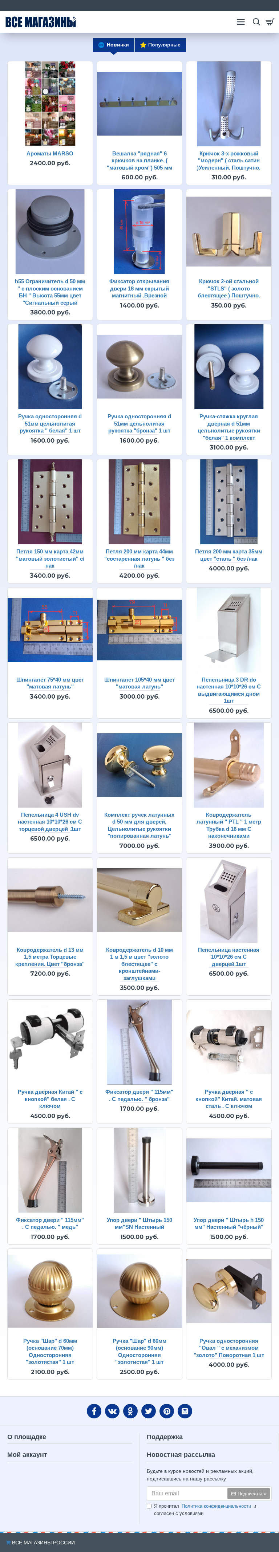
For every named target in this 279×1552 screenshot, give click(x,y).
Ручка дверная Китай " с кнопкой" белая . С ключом (50, 1099)
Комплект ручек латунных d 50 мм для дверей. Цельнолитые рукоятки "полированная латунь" (139, 825)
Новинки (118, 45)
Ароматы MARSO (50, 153)
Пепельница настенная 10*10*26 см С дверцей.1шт (228, 957)
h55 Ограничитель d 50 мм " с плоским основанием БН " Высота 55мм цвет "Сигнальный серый (50, 292)
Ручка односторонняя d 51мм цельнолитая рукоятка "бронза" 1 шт (139, 423)
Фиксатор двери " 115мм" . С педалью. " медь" (50, 1223)
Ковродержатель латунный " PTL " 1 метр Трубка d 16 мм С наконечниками (229, 825)
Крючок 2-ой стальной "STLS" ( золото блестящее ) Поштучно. (229, 288)
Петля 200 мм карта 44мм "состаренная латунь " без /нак (139, 558)
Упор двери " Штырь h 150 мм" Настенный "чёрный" (229, 1223)
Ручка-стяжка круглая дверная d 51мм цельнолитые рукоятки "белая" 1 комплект (229, 427)
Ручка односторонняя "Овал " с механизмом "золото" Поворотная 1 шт (229, 1348)
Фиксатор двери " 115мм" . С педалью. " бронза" (139, 1095)
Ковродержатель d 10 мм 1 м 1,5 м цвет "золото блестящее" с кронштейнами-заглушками (139, 964)
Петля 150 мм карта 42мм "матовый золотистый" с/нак (50, 558)
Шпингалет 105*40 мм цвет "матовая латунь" (139, 683)
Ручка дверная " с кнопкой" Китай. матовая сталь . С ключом (228, 1099)
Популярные (164, 45)
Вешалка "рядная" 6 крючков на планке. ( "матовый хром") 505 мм (139, 160)
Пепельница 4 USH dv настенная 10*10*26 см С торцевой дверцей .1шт (50, 822)
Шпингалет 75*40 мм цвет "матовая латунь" (50, 683)
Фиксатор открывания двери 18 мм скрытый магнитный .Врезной (139, 288)
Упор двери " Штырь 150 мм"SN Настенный (139, 1223)
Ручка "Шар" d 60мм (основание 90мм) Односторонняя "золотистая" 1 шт (139, 1351)
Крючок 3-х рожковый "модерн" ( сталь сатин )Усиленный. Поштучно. (228, 160)
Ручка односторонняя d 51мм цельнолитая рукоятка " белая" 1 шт (50, 423)
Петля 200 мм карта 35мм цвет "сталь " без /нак (228, 555)
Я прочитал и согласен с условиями (205, 1509)
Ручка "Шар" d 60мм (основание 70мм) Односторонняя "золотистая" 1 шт (50, 1351)
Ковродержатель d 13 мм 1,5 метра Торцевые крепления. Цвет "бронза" (50, 957)
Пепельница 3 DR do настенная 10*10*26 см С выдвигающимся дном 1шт (229, 690)
